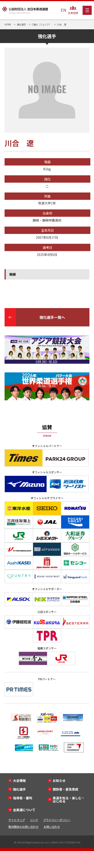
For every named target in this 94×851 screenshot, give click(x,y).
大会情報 (19, 780)
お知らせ (59, 780)
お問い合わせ (52, 827)
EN (63, 10)
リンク (34, 820)
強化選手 (19, 789)
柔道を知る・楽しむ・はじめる (69, 799)
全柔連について (24, 809)
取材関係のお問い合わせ (23, 827)
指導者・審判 (22, 798)
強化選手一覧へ (52, 317)
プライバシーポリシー (56, 820)
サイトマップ (16, 820)
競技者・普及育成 (65, 789)
